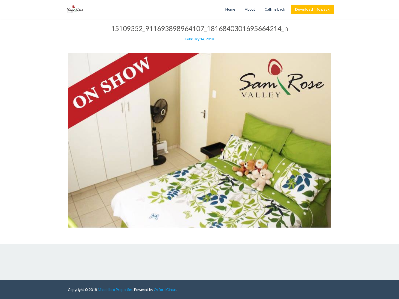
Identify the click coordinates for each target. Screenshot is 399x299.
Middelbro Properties (115, 289)
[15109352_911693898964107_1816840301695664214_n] (199, 140)
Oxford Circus (165, 289)
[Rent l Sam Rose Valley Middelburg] (76, 9)
